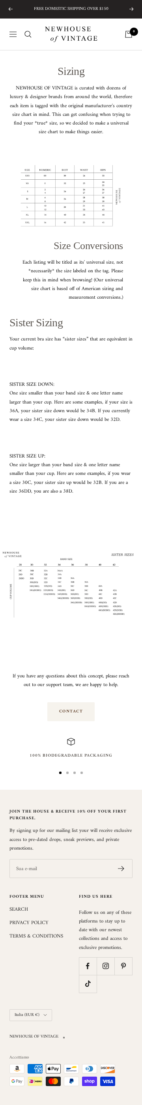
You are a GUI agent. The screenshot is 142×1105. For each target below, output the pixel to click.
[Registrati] (121, 868)
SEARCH (18, 909)
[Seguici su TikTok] (88, 984)
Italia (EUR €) (27, 1015)
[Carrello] (129, 34)
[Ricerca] (28, 34)
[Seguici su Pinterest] (123, 966)
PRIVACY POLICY (29, 923)
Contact (71, 711)
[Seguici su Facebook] (88, 966)
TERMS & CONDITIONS (36, 936)
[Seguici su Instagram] (105, 966)
